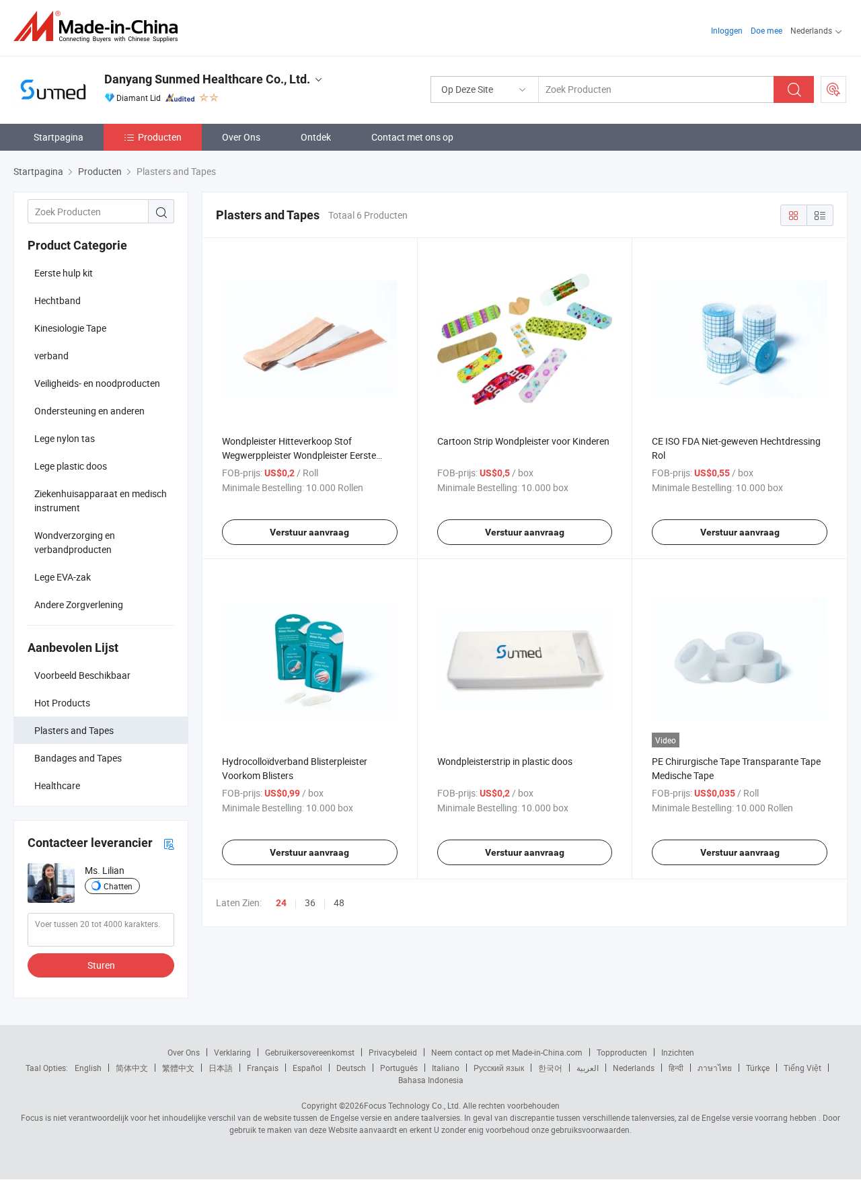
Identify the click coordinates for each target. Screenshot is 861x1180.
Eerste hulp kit (63, 272)
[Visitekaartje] (168, 843)
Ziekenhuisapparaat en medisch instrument (100, 500)
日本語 (221, 1067)
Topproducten (622, 1052)
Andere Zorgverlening (78, 604)
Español (307, 1067)
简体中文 (132, 1067)
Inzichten (677, 1052)
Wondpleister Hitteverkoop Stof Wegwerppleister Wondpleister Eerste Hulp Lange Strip (299, 455)
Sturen (101, 965)
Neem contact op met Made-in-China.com (507, 1052)
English (88, 1067)
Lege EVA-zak (62, 576)
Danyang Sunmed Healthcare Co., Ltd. (207, 79)
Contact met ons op (412, 137)
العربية (587, 1067)
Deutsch (351, 1067)
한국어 (550, 1067)
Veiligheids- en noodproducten (97, 383)
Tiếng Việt (802, 1067)
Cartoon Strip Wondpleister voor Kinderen (523, 441)
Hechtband (57, 300)
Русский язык (499, 1067)
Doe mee (766, 30)
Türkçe (758, 1067)
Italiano (445, 1067)
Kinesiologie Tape (70, 328)
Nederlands (633, 1067)
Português (399, 1067)
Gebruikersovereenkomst (309, 1052)
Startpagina (58, 137)
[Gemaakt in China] (99, 26)
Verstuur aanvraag (309, 532)
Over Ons (241, 137)
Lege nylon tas (64, 438)
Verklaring (232, 1052)
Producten (160, 137)
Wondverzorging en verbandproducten (74, 542)
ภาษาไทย (715, 1067)
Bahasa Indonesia (430, 1079)
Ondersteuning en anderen (89, 410)
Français (262, 1067)
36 (310, 902)
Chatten (118, 886)
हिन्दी (676, 1067)
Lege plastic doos (70, 465)
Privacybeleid (393, 1052)
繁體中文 (178, 1067)
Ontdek (316, 137)
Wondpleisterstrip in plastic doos (504, 761)
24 (281, 902)
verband (51, 355)
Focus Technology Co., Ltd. (412, 1105)
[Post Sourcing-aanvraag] (833, 89)
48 (339, 902)
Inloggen (727, 30)
